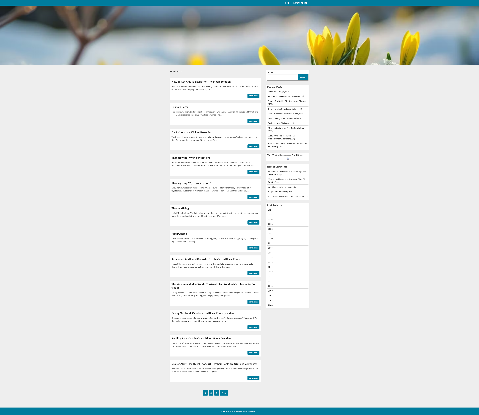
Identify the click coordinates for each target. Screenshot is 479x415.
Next (224, 393)
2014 (270, 267)
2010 (270, 286)
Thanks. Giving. (180, 208)
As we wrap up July (289, 187)
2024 (270, 219)
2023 (270, 224)
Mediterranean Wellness (245, 411)
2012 (270, 276)
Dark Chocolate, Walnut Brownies (192, 132)
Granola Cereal (180, 106)
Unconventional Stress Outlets (294, 196)
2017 (270, 252)
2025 (270, 214)
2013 (270, 271)
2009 (270, 291)
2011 (270, 281)
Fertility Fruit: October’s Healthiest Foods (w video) (201, 338)
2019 (270, 243)
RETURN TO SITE (300, 3)
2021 (270, 233)
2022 (270, 229)
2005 (270, 300)
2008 (270, 295)
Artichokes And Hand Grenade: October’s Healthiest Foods (206, 259)
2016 (270, 257)
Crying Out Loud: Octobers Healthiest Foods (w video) (203, 313)
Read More (252, 95)
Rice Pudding (179, 233)
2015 (270, 262)
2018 (270, 248)
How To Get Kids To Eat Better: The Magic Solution (201, 81)
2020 (270, 238)
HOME (286, 3)
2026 (270, 210)
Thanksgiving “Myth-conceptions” (191, 157)
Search (270, 72)
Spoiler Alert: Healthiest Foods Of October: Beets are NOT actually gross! (214, 363)
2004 (270, 305)
